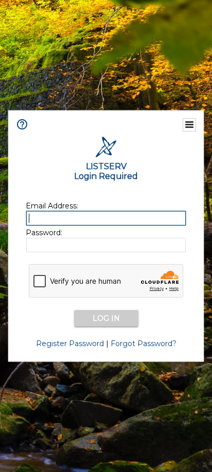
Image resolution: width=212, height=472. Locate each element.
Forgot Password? (143, 343)
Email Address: (52, 205)
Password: (44, 232)
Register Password (70, 343)
